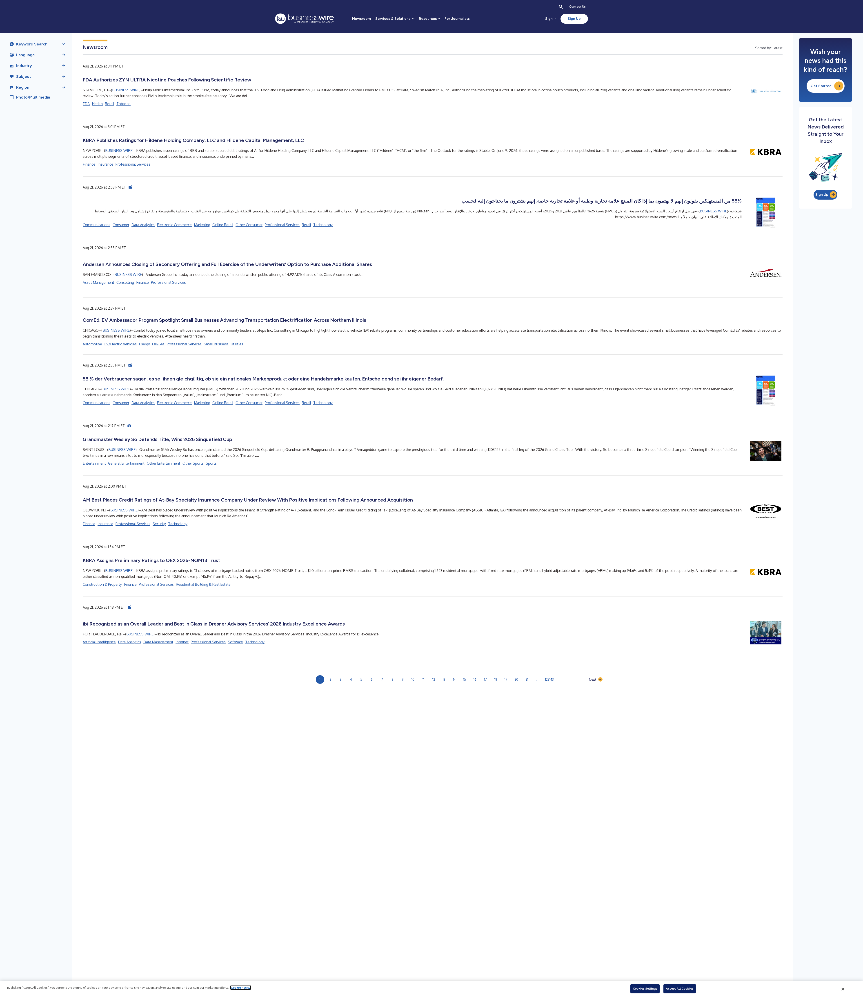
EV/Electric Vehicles (120, 344)
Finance (89, 164)
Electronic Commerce (174, 225)
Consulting (125, 282)
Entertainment (94, 463)
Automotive (92, 344)
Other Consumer (249, 225)
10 (412, 679)
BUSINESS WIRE (125, 90)
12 (433, 679)
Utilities (237, 344)
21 (526, 679)
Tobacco (123, 103)
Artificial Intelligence (99, 642)
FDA (86, 103)
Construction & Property (102, 584)
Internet (182, 642)
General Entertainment (126, 463)
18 (495, 679)
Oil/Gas (158, 344)
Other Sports (193, 463)
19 (506, 679)
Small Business (216, 344)
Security (159, 524)
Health (97, 103)
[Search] (561, 7)
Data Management (158, 642)
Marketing (202, 225)
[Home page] (304, 19)
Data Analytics (143, 225)
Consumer (121, 225)
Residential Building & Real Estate (203, 584)
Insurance (105, 164)
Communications (96, 225)
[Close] (843, 989)
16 (475, 679)
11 (423, 679)
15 (464, 679)
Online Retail (222, 225)
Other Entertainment (163, 463)
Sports (211, 463)
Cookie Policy (240, 987)
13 (444, 679)
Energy (144, 344)
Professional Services (133, 164)
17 (485, 679)
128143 (549, 679)
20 (516, 679)
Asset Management (98, 282)
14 (454, 679)
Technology (323, 225)
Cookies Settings (645, 988)
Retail (109, 103)
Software (235, 642)
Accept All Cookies (679, 988)
